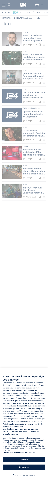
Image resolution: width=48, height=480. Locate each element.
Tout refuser (24, 467)
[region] (24, 424)
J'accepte (24, 459)
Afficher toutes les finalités (24, 475)
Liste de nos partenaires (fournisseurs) (19, 453)
